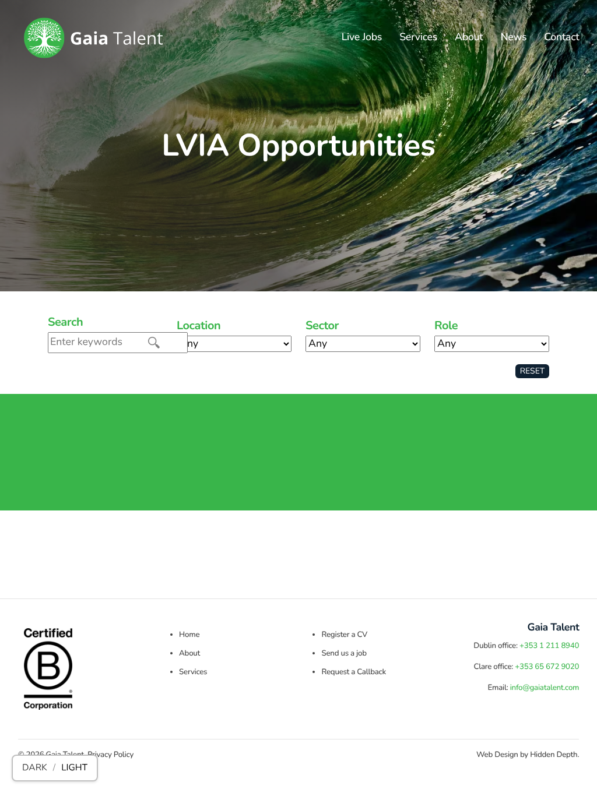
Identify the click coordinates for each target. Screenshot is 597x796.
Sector (322, 326)
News (513, 37)
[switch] (55, 768)
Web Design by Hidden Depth (526, 754)
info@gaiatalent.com (545, 687)
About (469, 37)
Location (198, 326)
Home (189, 634)
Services (418, 37)
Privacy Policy (110, 754)
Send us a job (343, 653)
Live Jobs (362, 37)
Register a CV (344, 634)
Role (446, 326)
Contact (561, 37)
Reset (532, 370)
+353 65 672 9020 (547, 666)
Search (65, 322)
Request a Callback (353, 672)
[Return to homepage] (93, 38)
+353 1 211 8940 (549, 645)
